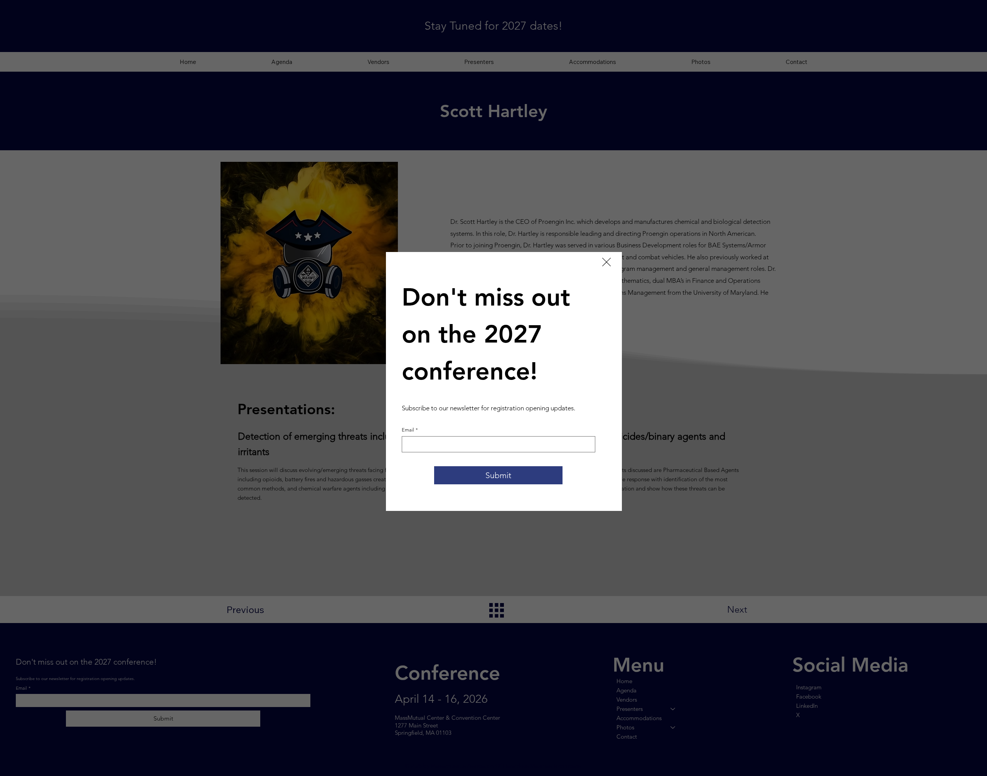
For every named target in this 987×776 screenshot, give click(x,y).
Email (410, 430)
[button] (606, 262)
